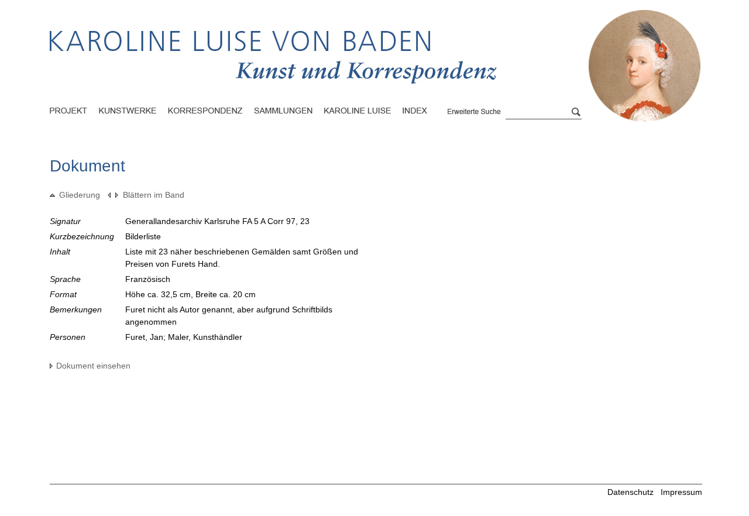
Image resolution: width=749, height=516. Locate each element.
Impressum (681, 492)
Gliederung (79, 194)
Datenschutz (630, 492)
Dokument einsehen (93, 365)
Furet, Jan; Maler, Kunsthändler (183, 337)
